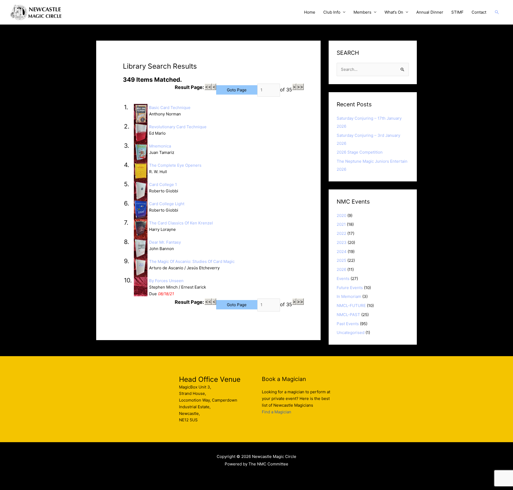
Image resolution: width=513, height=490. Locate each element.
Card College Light (166, 203)
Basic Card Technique (170, 107)
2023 (342, 242)
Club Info (331, 12)
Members (362, 12)
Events (343, 278)
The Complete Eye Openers (175, 165)
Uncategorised (350, 332)
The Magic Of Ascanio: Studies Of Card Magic (192, 261)
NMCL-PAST (348, 314)
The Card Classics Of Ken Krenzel (181, 222)
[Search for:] (373, 69)
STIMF (457, 12)
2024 (342, 251)
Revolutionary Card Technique (178, 126)
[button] (497, 12)
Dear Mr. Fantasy (165, 242)
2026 (341, 269)
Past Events (348, 323)
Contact (479, 12)
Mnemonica (160, 146)
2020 (341, 215)
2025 (341, 260)
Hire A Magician (256, 475)
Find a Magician (276, 411)
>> (300, 87)
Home (309, 12)
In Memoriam (349, 296)
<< (208, 87)
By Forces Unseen (166, 280)
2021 (341, 224)
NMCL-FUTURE (351, 305)
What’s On (393, 12)
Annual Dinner (429, 12)
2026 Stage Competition (360, 152)
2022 (341, 233)
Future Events (350, 287)
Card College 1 (163, 184)
